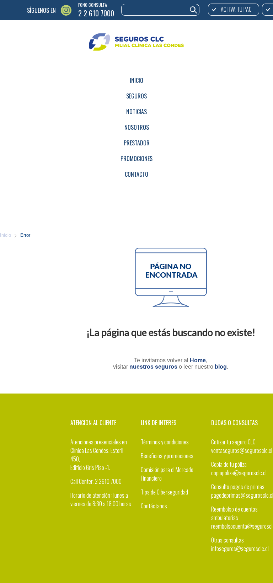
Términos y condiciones (165, 442)
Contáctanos (154, 506)
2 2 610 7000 (96, 13)
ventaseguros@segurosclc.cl (241, 450)
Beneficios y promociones (167, 455)
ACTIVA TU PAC (236, 9)
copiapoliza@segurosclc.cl (239, 473)
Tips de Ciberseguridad (164, 492)
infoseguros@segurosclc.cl (240, 548)
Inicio (5, 235)
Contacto (136, 174)
